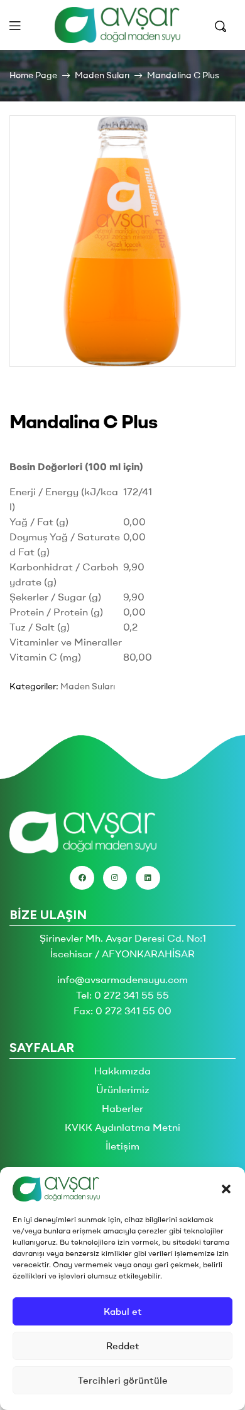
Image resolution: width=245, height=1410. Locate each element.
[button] (226, 1189)
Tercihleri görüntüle (123, 1380)
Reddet (122, 1346)
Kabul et (123, 1311)
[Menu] (14, 25)
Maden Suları (102, 75)
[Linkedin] (148, 878)
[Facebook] (82, 878)
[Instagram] (115, 878)
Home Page (33, 75)
